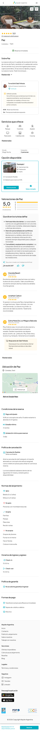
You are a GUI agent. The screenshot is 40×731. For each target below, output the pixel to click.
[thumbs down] (23, 265)
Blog (3, 658)
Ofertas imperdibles (8, 650)
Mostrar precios (11, 187)
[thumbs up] (18, 265)
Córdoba (4, 44)
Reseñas (4, 655)
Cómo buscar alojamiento (10, 653)
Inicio (3, 628)
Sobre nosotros (6, 637)
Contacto (4, 631)
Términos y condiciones (9, 668)
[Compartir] (31, 9)
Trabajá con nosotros (8, 640)
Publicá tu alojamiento (9, 634)
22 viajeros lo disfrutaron (10, 36)
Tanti (11, 44)
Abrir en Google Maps (10, 396)
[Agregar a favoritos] (36, 9)
